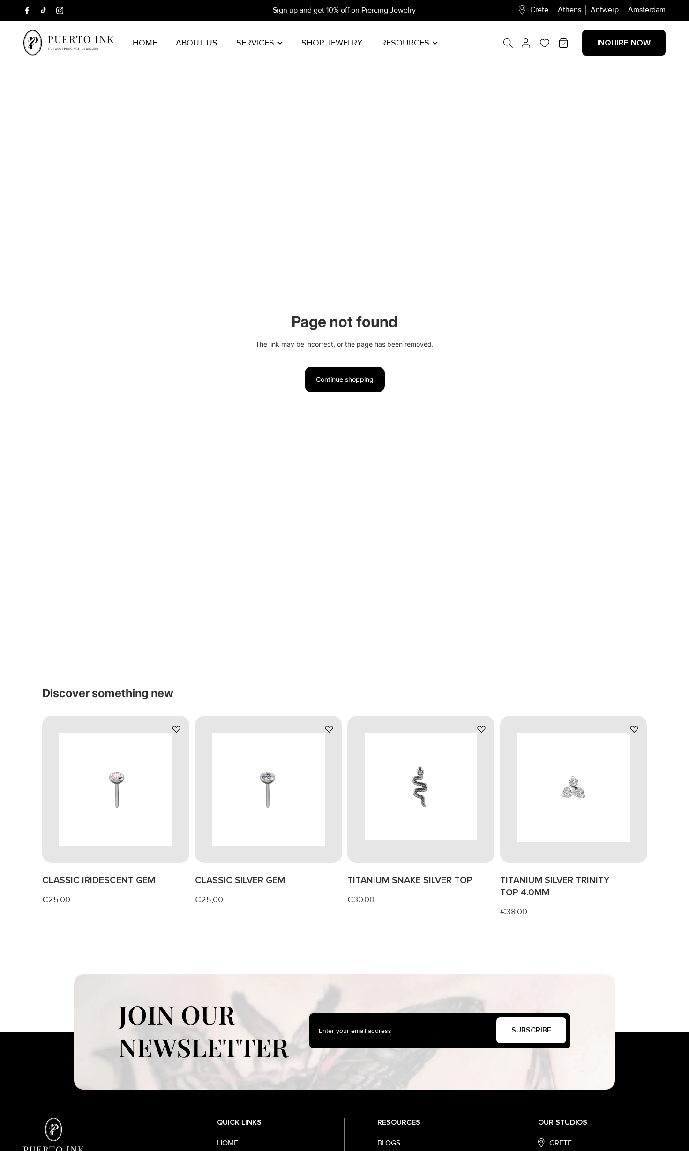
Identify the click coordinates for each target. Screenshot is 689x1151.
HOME (227, 1143)
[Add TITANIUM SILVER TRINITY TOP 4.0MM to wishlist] (633, 728)
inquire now (624, 42)
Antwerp (605, 10)
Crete (539, 10)
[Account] (526, 43)
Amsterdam (647, 10)
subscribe (531, 1030)
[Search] (512, 43)
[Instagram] (59, 10)
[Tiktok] (43, 10)
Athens (569, 10)
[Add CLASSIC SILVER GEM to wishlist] (328, 728)
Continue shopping (345, 379)
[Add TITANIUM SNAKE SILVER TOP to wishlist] (481, 728)
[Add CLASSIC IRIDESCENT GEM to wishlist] (176, 728)
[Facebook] (26, 10)
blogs (388, 1143)
